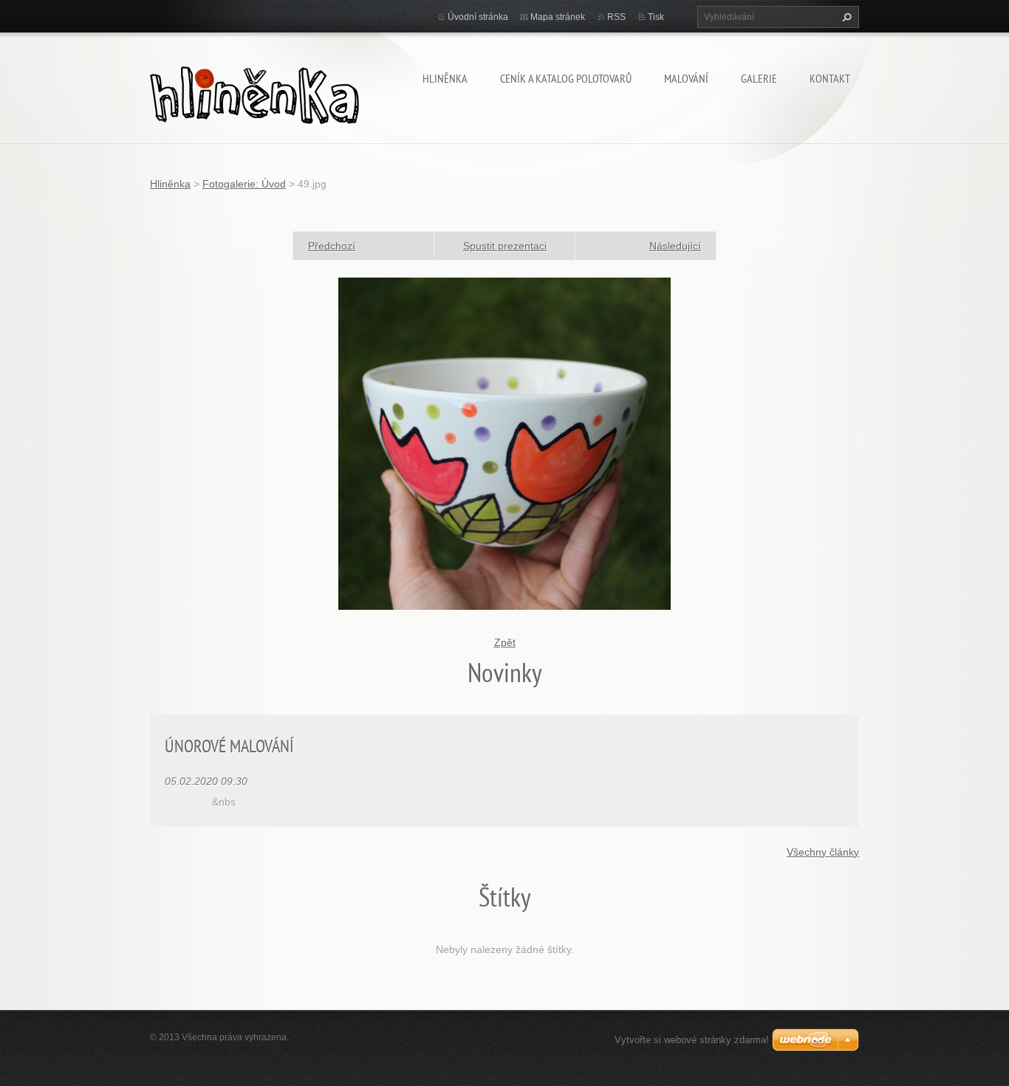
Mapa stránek (557, 17)
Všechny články (823, 852)
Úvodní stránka (478, 17)
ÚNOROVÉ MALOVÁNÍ (229, 746)
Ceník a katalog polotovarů (566, 78)
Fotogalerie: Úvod (244, 184)
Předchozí (331, 246)
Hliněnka (445, 78)
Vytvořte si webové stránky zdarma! (692, 1039)
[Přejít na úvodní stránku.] (254, 92)
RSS (616, 17)
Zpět (505, 642)
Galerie (759, 78)
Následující (675, 246)
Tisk (656, 17)
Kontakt (830, 78)
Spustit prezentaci (505, 246)
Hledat (845, 17)
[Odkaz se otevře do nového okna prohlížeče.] (504, 443)
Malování (686, 78)
